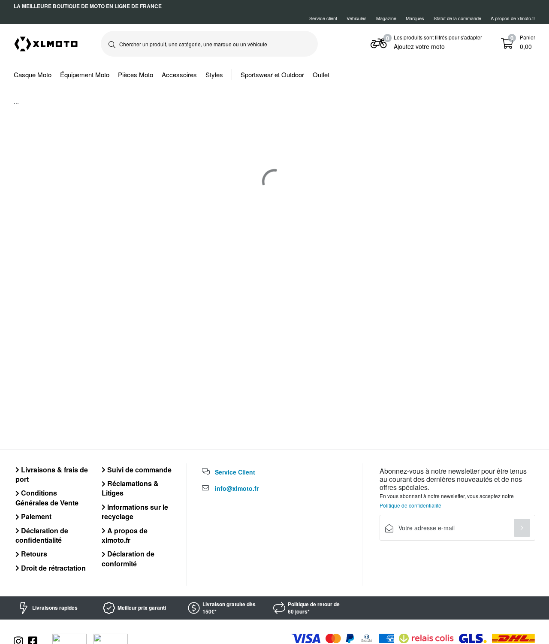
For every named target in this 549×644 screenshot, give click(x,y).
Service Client (235, 472)
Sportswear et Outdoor (272, 74)
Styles (214, 74)
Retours (33, 554)
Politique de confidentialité (410, 505)
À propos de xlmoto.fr (513, 18)
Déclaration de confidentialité (41, 535)
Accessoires (179, 74)
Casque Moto (32, 74)
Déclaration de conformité (128, 558)
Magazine (386, 18)
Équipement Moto (84, 74)
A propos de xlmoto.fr (125, 535)
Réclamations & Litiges (130, 488)
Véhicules (357, 18)
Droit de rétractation (52, 568)
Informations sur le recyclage (135, 511)
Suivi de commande (139, 470)
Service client (323, 18)
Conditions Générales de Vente (46, 497)
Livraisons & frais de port (51, 474)
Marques (415, 18)
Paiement (35, 516)
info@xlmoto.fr (237, 488)
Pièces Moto (135, 74)
